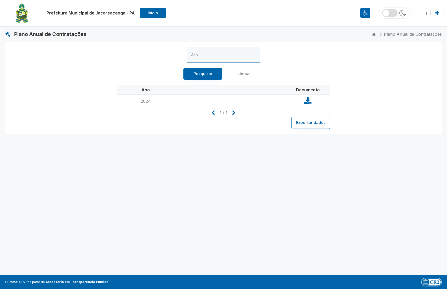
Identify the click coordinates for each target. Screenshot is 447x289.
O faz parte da (56, 282)
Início (153, 13)
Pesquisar (202, 73)
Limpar (244, 73)
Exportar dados (311, 122)
